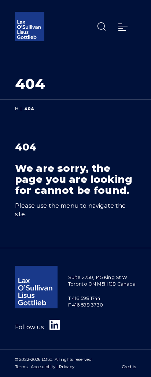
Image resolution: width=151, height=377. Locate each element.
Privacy (66, 366)
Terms (21, 366)
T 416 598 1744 (84, 298)
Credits (129, 366)
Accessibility (43, 366)
